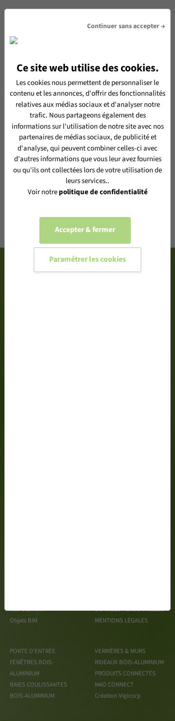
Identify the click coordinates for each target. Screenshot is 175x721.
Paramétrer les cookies (87, 259)
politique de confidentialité (103, 192)
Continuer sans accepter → (126, 26)
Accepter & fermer (85, 229)
